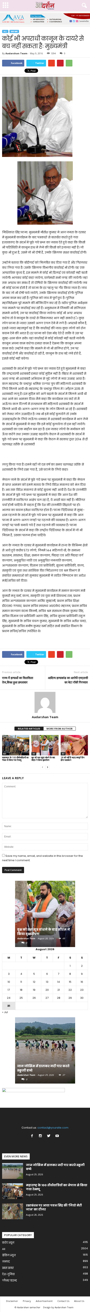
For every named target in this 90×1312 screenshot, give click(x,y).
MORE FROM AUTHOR (59, 728)
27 (47, 998)
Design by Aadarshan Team (58, 1307)
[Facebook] (33, 1136)
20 (47, 990)
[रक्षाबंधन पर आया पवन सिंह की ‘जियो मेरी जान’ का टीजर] (12, 1211)
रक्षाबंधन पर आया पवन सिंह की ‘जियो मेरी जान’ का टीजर (54, 1207)
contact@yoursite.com (52, 1128)
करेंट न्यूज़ (8, 1243)
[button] (83, 5)
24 (8, 998)
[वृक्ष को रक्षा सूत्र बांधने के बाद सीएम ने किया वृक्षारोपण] (45, 745)
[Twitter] (49, 1136)
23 (82, 990)
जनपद (6, 1262)
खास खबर (14, 31)
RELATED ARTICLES (29, 728)
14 (58, 982)
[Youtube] (58, 1136)
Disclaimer (12, 1301)
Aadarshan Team (16, 53)
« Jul (5, 1012)
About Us (79, 1301)
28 (58, 998)
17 (9, 990)
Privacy (27, 1301)
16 (82, 982)
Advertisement (44, 1301)
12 (34, 982)
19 (34, 990)
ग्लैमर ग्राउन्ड (9, 1281)
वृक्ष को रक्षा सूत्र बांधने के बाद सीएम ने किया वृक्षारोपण (43, 758)
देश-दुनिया (8, 1274)
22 (70, 990)
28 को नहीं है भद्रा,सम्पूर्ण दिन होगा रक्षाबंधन (72, 758)
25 (21, 998)
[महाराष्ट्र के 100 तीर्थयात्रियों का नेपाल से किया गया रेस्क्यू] (15, 745)
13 (47, 982)
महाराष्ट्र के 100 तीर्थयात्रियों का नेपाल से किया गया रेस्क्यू (15, 758)
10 (9, 982)
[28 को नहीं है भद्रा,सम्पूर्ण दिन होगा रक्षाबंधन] (74, 745)
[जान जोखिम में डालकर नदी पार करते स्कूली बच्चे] (45, 1052)
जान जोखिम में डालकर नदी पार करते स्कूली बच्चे (55, 1167)
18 (21, 990)
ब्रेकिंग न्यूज (9, 1255)
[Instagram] (41, 1136)
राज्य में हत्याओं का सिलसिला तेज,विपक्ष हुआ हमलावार (17, 680)
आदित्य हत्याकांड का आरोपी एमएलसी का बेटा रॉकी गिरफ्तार (68, 680)
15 (70, 982)
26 (34, 998)
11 (21, 982)
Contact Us (63, 1301)
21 (58, 990)
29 (70, 998)
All (5, 31)
